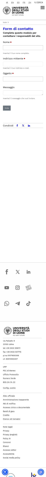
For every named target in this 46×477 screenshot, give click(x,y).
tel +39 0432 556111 (11, 348)
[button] (5, 472)
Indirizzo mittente (13, 58)
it (7, 2)
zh (29, 2)
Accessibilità (8, 454)
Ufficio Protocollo (11, 374)
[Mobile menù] (42, 8)
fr (24, 2)
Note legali (8, 427)
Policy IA (7, 438)
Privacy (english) (10, 434)
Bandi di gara (8, 411)
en (12, 2)
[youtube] (7, 290)
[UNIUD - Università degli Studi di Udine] (15, 10)
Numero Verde (9, 378)
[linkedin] (28, 274)
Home (5, 22)
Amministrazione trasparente (16, 400)
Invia (7, 108)
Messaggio (8, 87)
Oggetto (7, 73)
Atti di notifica (9, 403)
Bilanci (6, 446)
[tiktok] (28, 306)
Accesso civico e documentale (16, 407)
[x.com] (17, 274)
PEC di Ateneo (9, 370)
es (18, 2)
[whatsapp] (7, 306)
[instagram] (17, 290)
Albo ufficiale (9, 396)
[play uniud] (28, 290)
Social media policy (11, 458)
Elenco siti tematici (11, 419)
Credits (6, 415)
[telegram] (17, 306)
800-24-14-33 (9, 382)
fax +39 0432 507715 (12, 352)
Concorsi (7, 442)
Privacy (6, 431)
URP (5, 367)
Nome (6, 42)
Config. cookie (9, 388)
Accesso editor (9, 450)
